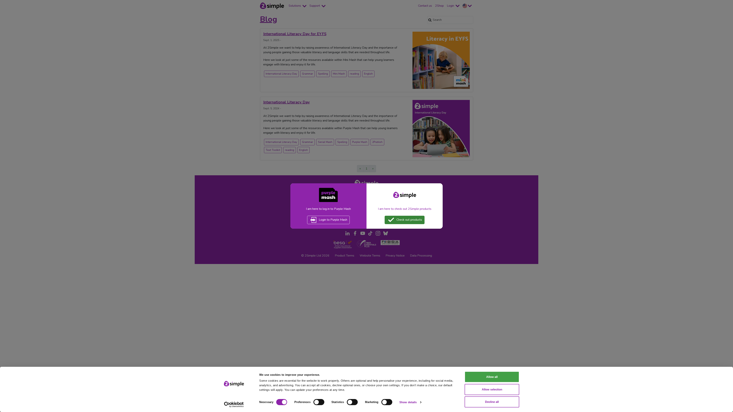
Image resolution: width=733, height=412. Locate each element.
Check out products (409, 220)
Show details (408, 402)
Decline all (492, 401)
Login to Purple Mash (332, 220)
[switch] (318, 402)
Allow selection (492, 389)
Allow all (492, 376)
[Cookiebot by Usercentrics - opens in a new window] (234, 404)
